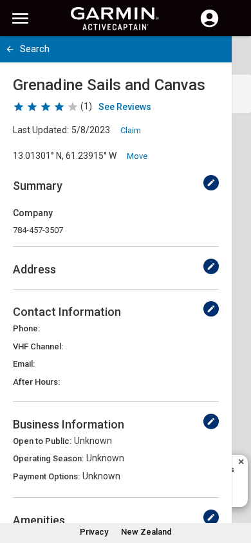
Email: (24, 364)
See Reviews (124, 106)
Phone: (26, 328)
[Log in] (209, 26)
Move (137, 156)
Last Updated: (41, 130)
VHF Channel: (38, 346)
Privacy (94, 532)
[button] (235, 484)
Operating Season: (48, 458)
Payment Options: (46, 476)
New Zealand (146, 532)
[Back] (10, 49)
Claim (130, 130)
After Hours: (36, 382)
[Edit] (211, 182)
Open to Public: (42, 441)
